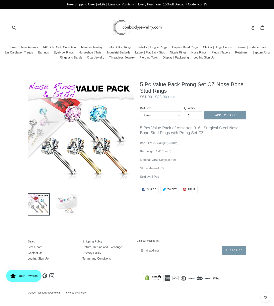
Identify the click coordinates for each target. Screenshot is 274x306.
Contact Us (35, 253)
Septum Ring (261, 52)
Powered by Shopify (75, 292)
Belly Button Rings (120, 47)
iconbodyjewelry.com (48, 292)
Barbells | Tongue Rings (151, 47)
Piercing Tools (149, 57)
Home (12, 47)
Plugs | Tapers (221, 52)
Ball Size (145, 108)
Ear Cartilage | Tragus (19, 52)
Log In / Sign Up (204, 57)
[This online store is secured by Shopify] (153, 278)
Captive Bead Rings (185, 47)
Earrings (43, 52)
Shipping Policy (92, 241)
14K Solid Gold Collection (59, 47)
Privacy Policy (91, 253)
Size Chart (35, 247)
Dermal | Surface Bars (251, 47)
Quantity (189, 108)
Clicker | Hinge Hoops (217, 47)
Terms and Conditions (96, 258)
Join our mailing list (148, 240)
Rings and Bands (71, 57)
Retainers (241, 52)
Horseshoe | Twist (90, 52)
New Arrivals (29, 47)
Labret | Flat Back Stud (150, 52)
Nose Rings (199, 52)
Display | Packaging (176, 57)
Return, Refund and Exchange (102, 247)
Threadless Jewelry (122, 57)
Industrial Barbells (118, 52)
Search (32, 241)
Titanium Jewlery (92, 47)
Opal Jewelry (95, 57)
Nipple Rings (178, 52)
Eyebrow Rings (64, 52)
